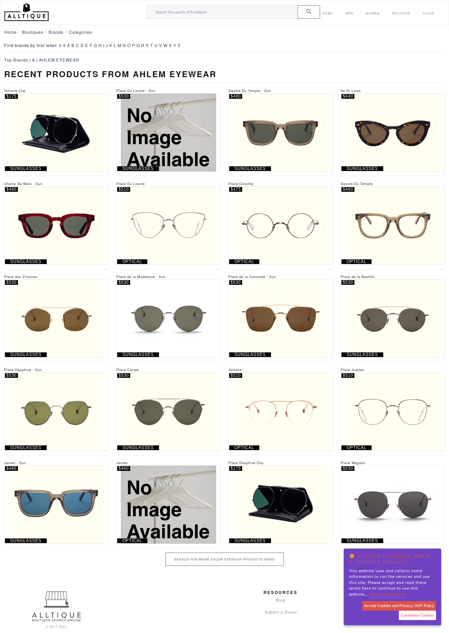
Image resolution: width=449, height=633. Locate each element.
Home (327, 13)
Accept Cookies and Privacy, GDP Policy (399, 605)
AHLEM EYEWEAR (59, 60)
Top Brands (16, 60)
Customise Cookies (417, 615)
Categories (80, 32)
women (373, 13)
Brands (56, 32)
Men (349, 13)
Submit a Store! (281, 612)
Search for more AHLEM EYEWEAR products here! (224, 559)
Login (428, 13)
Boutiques (32, 32)
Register (401, 13)
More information (388, 594)
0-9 (62, 45)
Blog (280, 600)
